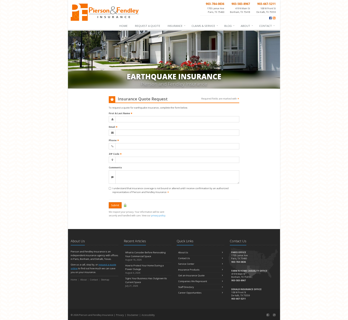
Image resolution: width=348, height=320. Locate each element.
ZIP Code (115, 153)
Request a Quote (147, 26)
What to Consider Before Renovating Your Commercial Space (145, 256)
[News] (274, 18)
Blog (229, 26)
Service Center (186, 263)
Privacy (120, 315)
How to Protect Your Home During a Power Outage (144, 269)
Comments (115, 167)
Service (205, 26)
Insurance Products (189, 269)
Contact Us (184, 258)
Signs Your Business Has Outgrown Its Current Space (146, 282)
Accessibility (148, 315)
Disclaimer (132, 315)
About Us (183, 252)
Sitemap (105, 279)
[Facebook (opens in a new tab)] (270, 18)
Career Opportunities (190, 292)
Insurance (176, 26)
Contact (267, 26)
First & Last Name (120, 113)
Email (113, 126)
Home (123, 26)
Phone (114, 140)
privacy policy (158, 215)
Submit (115, 205)
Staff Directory (186, 287)
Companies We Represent (192, 281)
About (247, 26)
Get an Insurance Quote (191, 275)
